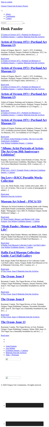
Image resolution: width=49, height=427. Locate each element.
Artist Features (11, 346)
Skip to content (6, 2)
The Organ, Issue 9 (12, 276)
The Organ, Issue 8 (12, 299)
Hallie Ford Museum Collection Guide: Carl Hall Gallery (20, 254)
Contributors (10, 16)
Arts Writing (5, 143)
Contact (9, 18)
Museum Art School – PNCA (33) (21, 201)
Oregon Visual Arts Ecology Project (14, 6)
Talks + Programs (12, 355)
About (8, 14)
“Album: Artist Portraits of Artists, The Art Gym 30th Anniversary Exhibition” (22, 151)
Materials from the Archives (34, 37)
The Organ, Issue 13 (13, 322)
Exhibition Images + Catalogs (12, 37)
